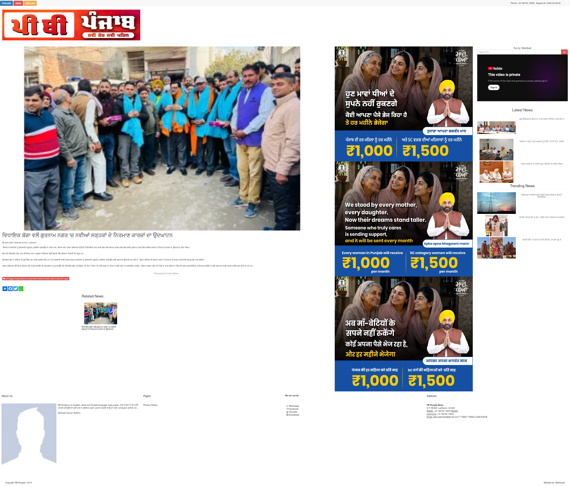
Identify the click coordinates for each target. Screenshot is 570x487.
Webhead (560, 482)
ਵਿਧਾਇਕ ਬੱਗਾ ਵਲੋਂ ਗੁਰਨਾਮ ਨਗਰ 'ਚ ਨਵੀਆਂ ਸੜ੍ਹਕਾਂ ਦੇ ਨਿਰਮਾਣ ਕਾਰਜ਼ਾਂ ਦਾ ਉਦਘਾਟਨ (99, 328)
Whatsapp (293, 405)
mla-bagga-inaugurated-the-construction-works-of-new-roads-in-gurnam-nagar (36, 278)
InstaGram (293, 414)
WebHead (526, 47)
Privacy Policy (150, 404)
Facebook (293, 408)
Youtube (292, 411)
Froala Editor (172, 273)
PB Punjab (20, 482)
